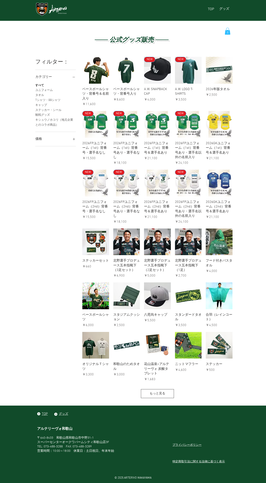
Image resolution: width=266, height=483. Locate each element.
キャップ (41, 105)
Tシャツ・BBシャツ (47, 100)
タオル (39, 95)
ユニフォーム (44, 90)
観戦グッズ (42, 115)
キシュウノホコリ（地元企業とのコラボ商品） (54, 122)
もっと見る (157, 393)
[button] (227, 31)
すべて (39, 85)
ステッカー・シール (48, 110)
